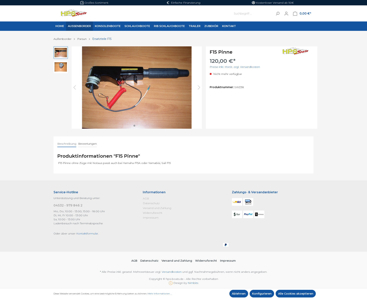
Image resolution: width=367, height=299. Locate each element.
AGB (146, 198)
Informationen (154, 192)
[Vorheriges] (74, 87)
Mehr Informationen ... (160, 293)
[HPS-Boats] (294, 51)
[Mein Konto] (286, 13)
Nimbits (193, 283)
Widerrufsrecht (152, 213)
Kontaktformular (87, 233)
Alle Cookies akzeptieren (295, 293)
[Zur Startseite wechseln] (139, 13)
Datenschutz (151, 203)
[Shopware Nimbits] (171, 283)
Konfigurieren (262, 293)
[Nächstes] (199, 87)
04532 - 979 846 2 (68, 205)
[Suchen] (277, 13)
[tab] (66, 143)
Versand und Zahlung (157, 208)
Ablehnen (239, 293)
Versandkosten (172, 272)
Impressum (150, 217)
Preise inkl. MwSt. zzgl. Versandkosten (235, 67)
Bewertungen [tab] (87, 143)
